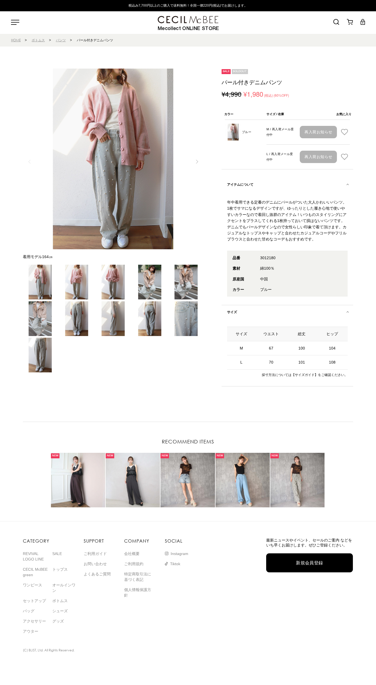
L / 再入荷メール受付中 (279, 156)
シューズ (60, 611)
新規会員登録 (309, 563)
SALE (57, 553)
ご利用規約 (133, 564)
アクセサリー (34, 621)
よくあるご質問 (97, 574)
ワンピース (32, 585)
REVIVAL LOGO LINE (33, 556)
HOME (16, 40)
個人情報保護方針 (137, 592)
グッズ (58, 621)
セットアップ (34, 601)
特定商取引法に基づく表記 (137, 577)
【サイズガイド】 (304, 375)
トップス (60, 569)
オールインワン (63, 588)
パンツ (61, 40)
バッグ (28, 611)
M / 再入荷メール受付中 (280, 132)
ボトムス (38, 40)
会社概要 (132, 553)
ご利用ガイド (95, 553)
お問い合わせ (95, 564)
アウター (30, 631)
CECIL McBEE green (35, 572)
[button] (197, 162)
